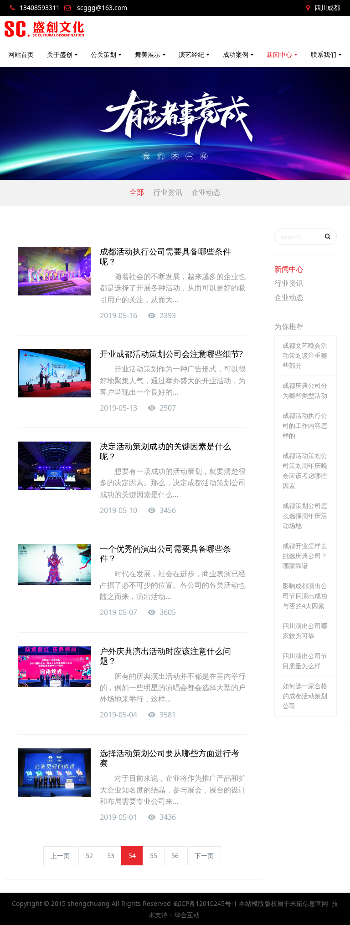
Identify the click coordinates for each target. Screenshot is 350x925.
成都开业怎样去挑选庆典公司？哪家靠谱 (305, 555)
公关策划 (103, 54)
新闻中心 (279, 54)
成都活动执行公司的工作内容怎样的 (305, 425)
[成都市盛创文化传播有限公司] (44, 29)
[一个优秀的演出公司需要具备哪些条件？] (54, 564)
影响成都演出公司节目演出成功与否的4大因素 (305, 595)
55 (153, 855)
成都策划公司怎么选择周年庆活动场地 (305, 515)
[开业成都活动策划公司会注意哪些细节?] (54, 373)
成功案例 (235, 54)
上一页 (60, 855)
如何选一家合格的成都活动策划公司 (305, 695)
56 (175, 855)
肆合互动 (187, 914)
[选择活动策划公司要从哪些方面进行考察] (54, 772)
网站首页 (21, 54)
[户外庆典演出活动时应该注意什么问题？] (54, 666)
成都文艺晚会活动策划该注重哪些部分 (305, 355)
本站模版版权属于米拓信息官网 (283, 903)
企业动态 (206, 192)
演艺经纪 (191, 54)
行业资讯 (167, 192)
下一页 (204, 855)
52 (89, 855)
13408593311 (40, 7)
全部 (136, 192)
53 (110, 855)
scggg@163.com (102, 7)
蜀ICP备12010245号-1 (205, 903)
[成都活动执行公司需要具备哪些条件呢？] (54, 271)
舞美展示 (147, 54)
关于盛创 (59, 54)
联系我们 (323, 54)
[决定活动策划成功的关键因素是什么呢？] (54, 466)
